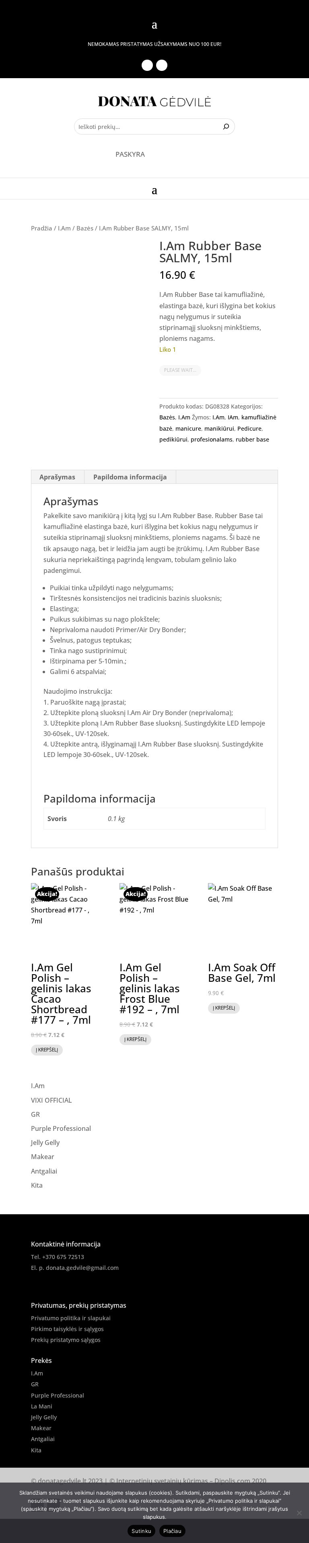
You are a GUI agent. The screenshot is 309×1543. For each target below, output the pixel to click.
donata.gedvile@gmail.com (82, 1267)
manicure (188, 428)
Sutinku (141, 1531)
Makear (42, 1156)
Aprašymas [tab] (57, 477)
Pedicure (249, 428)
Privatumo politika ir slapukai (71, 1318)
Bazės (84, 228)
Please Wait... (180, 370)
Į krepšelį (47, 1049)
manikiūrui (219, 428)
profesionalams (212, 439)
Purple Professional (61, 1128)
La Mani (41, 1406)
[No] (299, 1513)
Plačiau (172, 1531)
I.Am (64, 228)
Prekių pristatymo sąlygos (66, 1340)
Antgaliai (44, 1171)
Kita (37, 1185)
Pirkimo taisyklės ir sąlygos (67, 1329)
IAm (233, 417)
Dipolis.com (232, 1481)
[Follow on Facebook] (147, 65)
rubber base (252, 439)
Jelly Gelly (45, 1142)
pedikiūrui (173, 439)
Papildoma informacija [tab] (130, 477)
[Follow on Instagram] (161, 65)
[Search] (227, 126)
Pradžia (41, 228)
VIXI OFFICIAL (51, 1100)
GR (35, 1114)
